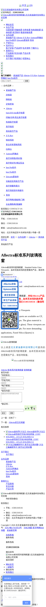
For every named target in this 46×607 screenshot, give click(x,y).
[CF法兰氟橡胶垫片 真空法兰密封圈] (22, 445)
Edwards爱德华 (23, 40)
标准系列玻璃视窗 (15, 370)
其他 (32, 40)
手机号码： (6, 380)
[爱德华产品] (2, 73)
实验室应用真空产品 (15, 181)
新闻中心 (10, 51)
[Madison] (2, 63)
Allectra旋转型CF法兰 (36, 432)
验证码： (5, 404)
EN (31, 5)
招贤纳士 (26, 58)
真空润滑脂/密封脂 (14, 158)
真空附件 (16, 32)
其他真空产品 (12, 131)
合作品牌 (10, 35)
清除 (11, 413)
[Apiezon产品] (2, 68)
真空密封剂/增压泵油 (15, 163)
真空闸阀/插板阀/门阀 (15, 200)
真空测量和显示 (13, 186)
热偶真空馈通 (12, 122)
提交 (3, 413)
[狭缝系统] (2, 66)
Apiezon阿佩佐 (36, 38)
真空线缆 (10, 127)
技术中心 (10, 45)
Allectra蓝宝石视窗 (17, 422)
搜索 (26, 81)
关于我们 (10, 58)
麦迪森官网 (12, 530)
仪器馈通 (10, 30)
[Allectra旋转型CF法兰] (16, 432)
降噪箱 (9, 99)
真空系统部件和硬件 (15, 190)
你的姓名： (6, 375)
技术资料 (26, 48)
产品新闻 (10, 53)
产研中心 (10, 43)
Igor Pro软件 (11, 40)
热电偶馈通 (36, 30)
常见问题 (18, 53)
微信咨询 (10, 570)
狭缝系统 (10, 140)
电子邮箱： (6, 385)
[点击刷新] (30, 408)
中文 (24, 5)
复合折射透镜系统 (14, 145)
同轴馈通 (18, 30)
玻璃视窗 (28, 370)
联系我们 (10, 56)
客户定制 (10, 48)
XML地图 (28, 528)
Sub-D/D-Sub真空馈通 (15, 113)
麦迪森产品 (11, 38)
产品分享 (26, 53)
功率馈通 (26, 30)
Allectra (19, 38)
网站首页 (10, 25)
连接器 (9, 95)
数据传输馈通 (26, 32)
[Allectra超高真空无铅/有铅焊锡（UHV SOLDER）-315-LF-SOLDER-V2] (25, 437)
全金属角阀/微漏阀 (14, 204)
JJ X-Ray (26, 38)
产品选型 (18, 48)
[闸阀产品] (2, 71)
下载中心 (35, 48)
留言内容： (6, 391)
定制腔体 (10, 104)
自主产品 (10, 27)
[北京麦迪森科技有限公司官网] (14, 10)
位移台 (9, 149)
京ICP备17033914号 (13, 528)
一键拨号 (10, 567)
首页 (13, 237)
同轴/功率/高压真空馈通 (16, 117)
